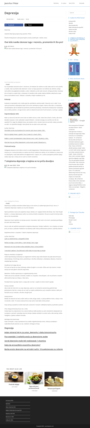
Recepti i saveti (72, 220)
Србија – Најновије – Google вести (77, 120)
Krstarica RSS (72, 21)
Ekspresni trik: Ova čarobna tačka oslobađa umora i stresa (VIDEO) (23, 246)
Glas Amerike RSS (73, 25)
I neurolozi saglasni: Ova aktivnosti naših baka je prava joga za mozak (24, 250)
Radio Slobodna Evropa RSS (76, 27)
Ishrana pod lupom (54, 389)
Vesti (27, 19)
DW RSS (71, 23)
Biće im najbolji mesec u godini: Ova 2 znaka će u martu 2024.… (23, 134)
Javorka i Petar (11, 3)
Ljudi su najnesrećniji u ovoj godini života (16, 238)
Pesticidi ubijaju (14, 384)
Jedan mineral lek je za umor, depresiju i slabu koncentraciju (30, 332)
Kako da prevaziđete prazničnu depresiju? (22, 345)
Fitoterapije (72, 218)
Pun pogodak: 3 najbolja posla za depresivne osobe (26, 336)
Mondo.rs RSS (72, 31)
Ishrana (71, 224)
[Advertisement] (33, 356)
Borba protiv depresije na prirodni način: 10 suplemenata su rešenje (33, 349)
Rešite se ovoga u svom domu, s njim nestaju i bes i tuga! (21, 242)
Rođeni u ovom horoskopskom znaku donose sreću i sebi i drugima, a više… (26, 138)
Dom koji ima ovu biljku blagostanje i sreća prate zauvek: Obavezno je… (25, 142)
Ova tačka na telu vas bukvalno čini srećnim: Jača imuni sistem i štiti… (25, 130)
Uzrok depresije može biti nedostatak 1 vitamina (25, 341)
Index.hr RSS (72, 33)
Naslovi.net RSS (73, 29)
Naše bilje (20, 19)
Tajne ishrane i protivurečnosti (34, 387)
